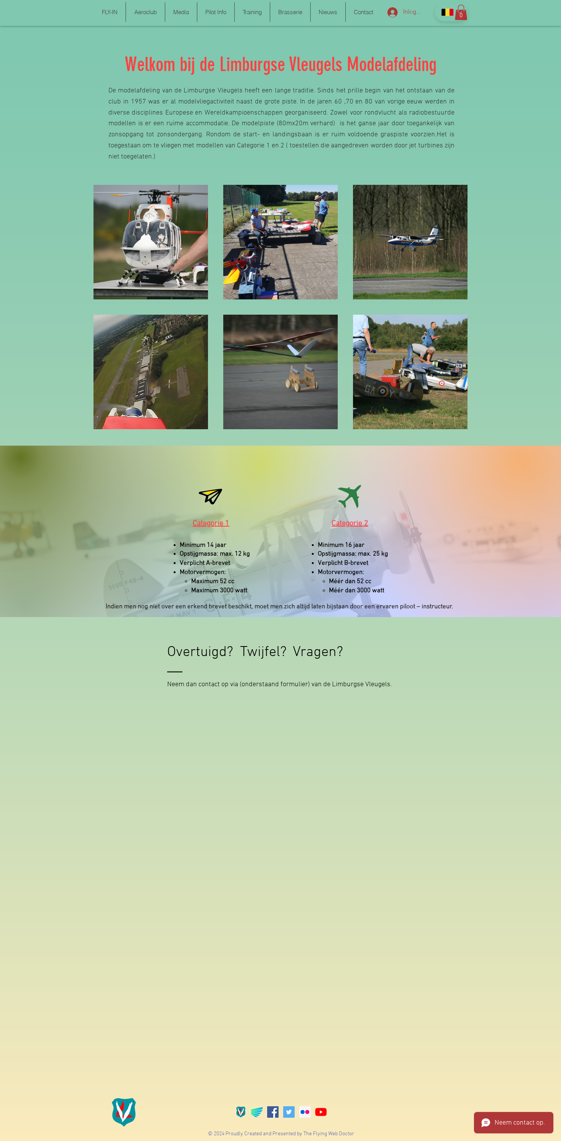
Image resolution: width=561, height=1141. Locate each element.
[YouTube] (321, 1112)
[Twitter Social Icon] (289, 1112)
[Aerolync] (257, 1112)
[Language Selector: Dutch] (451, 12)
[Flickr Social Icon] (305, 1112)
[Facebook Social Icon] (273, 1112)
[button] (110, 12)
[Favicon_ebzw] (241, 1112)
